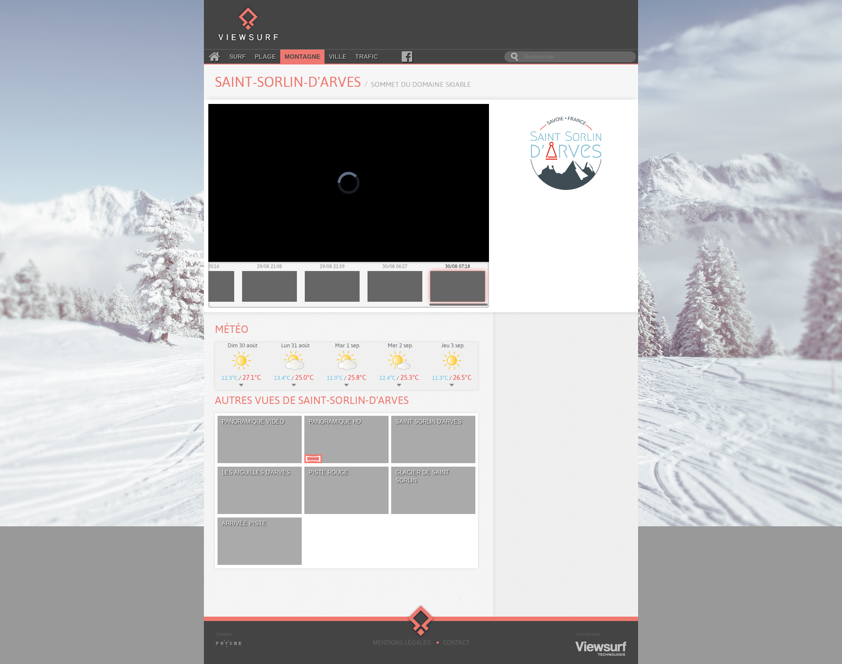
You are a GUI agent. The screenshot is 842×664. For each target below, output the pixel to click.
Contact (456, 642)
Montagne (302, 56)
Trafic (366, 56)
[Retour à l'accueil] (248, 24)
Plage (265, 56)
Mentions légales (402, 642)
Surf (237, 56)
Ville (337, 56)
